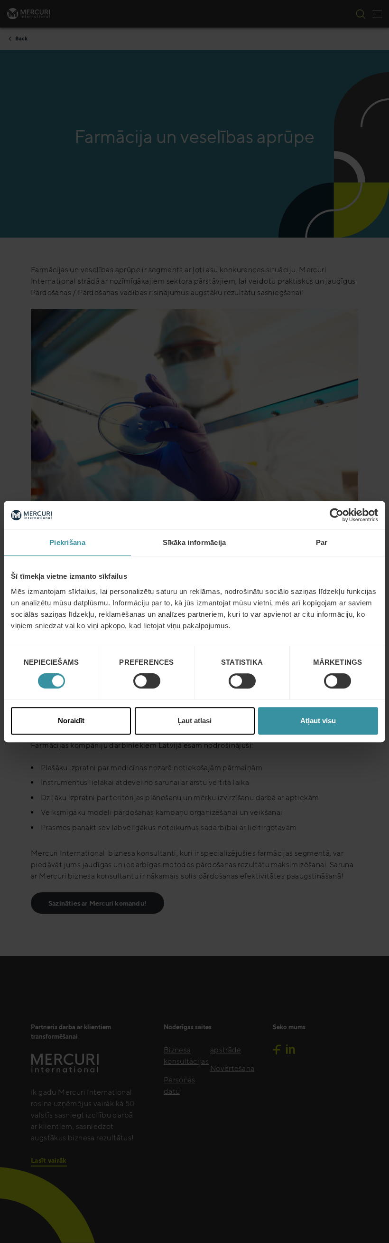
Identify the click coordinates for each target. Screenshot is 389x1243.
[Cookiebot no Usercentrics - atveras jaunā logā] (336, 515)
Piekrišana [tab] (67, 542)
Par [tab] (322, 542)
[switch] (146, 680)
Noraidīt (71, 721)
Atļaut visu (318, 721)
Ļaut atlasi (194, 721)
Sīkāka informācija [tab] (194, 542)
